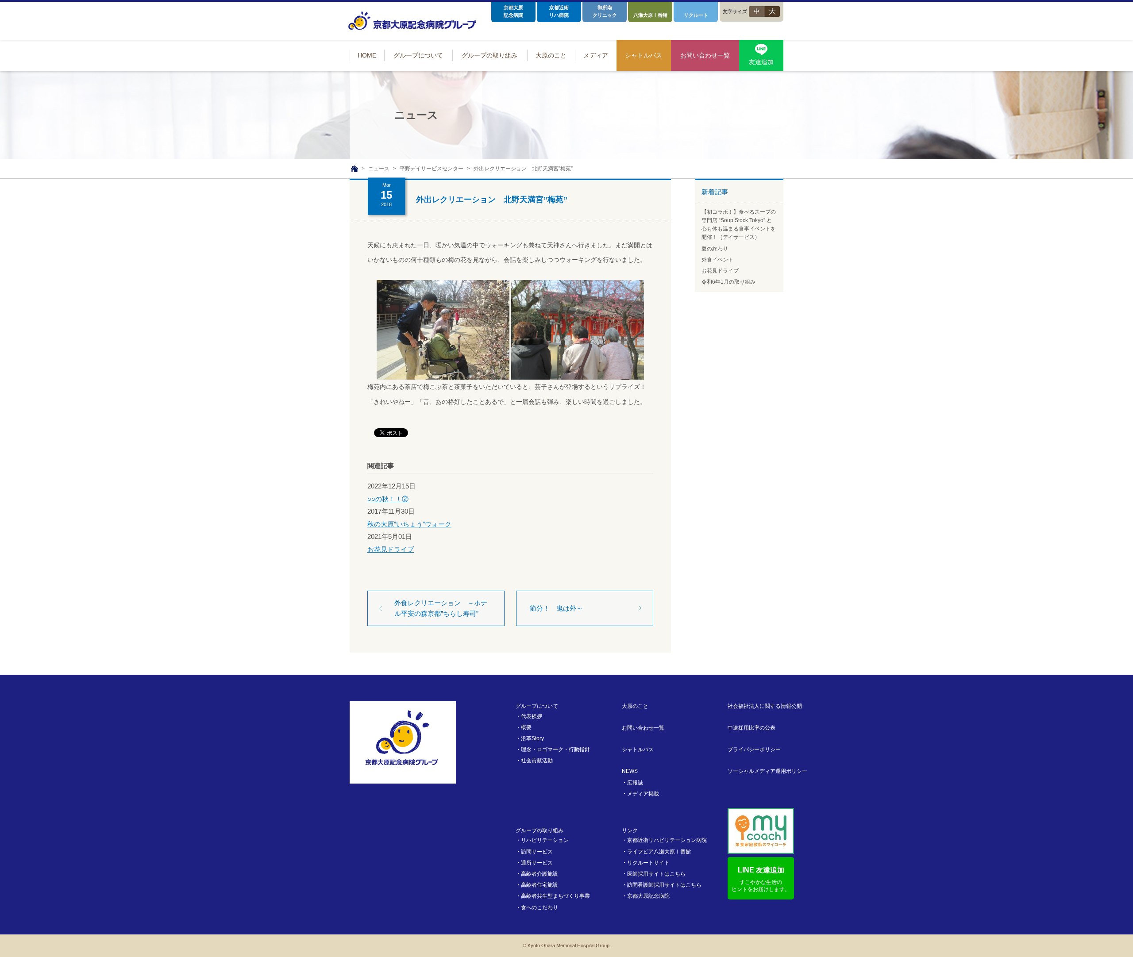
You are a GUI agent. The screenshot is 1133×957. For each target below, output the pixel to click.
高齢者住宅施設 (539, 885)
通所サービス (537, 863)
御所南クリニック (605, 11)
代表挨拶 (531, 716)
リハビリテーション (545, 840)
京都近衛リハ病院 (559, 11)
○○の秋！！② (387, 499)
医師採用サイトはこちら (656, 874)
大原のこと (635, 706)
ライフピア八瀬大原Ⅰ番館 (659, 852)
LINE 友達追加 (761, 879)
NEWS (630, 771)
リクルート (696, 15)
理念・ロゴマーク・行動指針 (555, 749)
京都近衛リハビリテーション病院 (667, 840)
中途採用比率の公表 (751, 728)
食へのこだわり (539, 907)
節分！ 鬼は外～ (556, 608)
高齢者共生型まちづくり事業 (555, 896)
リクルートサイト (648, 863)
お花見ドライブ (390, 549)
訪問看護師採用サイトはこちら (664, 885)
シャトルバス (638, 749)
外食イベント (717, 260)
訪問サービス (537, 852)
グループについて (537, 706)
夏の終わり (714, 249)
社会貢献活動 (537, 760)
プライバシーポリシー (754, 749)
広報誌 (635, 783)
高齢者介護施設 (539, 874)
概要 (526, 727)
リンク (630, 830)
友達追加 (761, 61)
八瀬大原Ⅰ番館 (650, 15)
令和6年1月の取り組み (728, 282)
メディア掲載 (643, 794)
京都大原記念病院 (513, 11)
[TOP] (354, 169)
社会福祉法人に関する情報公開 (765, 706)
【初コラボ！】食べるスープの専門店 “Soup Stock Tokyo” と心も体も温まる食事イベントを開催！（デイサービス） (738, 225)
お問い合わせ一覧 (643, 728)
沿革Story (532, 738)
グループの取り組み (539, 830)
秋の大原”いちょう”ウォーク (409, 524)
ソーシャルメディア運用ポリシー (767, 771)
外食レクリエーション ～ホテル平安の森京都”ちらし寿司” (440, 608)
